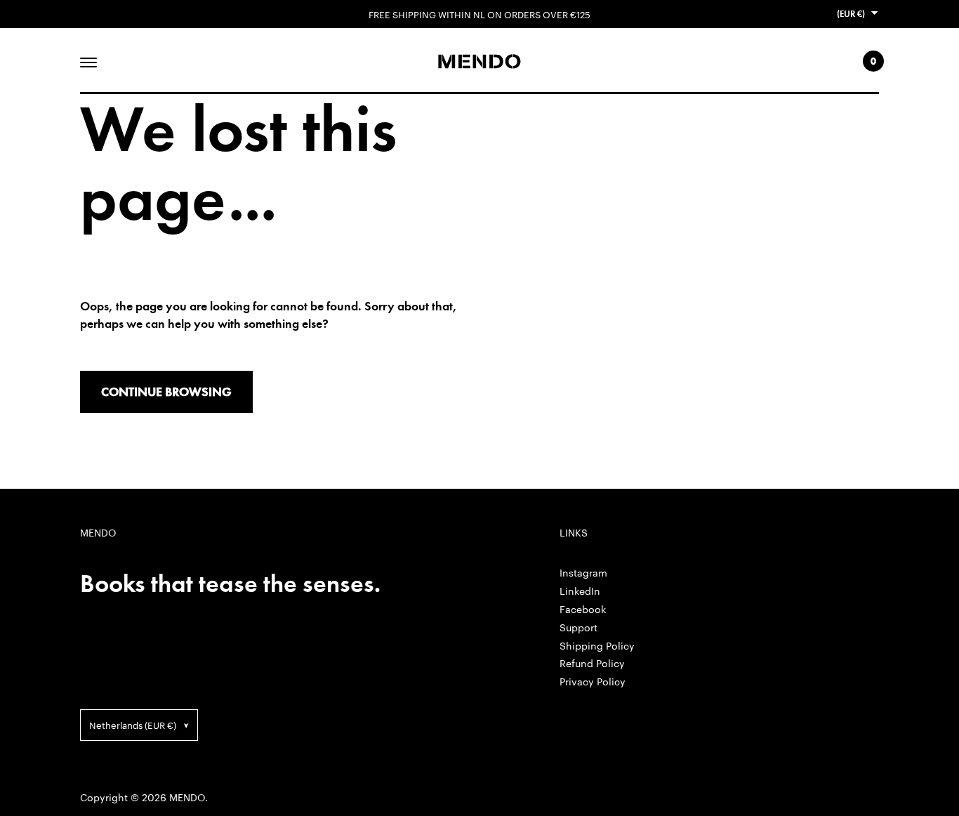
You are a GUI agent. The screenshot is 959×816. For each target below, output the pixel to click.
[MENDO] (479, 61)
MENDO (187, 797)
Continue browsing (166, 391)
